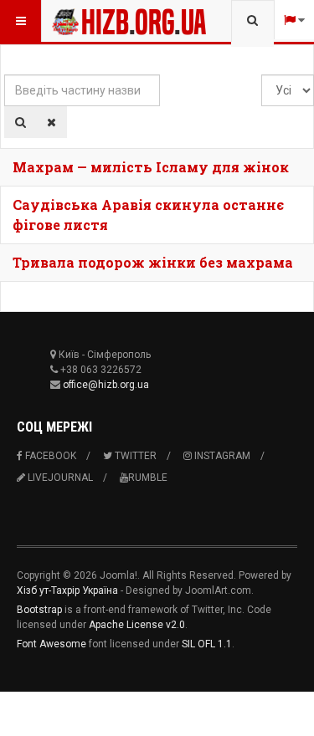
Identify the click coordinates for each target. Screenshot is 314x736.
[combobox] (252, 21)
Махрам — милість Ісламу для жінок (151, 167)
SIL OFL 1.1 (207, 644)
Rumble (147, 477)
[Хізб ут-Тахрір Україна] (85, 21)
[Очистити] (51, 122)
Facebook (49, 456)
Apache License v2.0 (137, 625)
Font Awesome (51, 644)
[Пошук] (20, 122)
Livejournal (59, 477)
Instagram (221, 456)
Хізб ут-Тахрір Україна (67, 590)
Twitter (134, 456)
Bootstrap (39, 610)
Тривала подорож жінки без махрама (153, 262)
